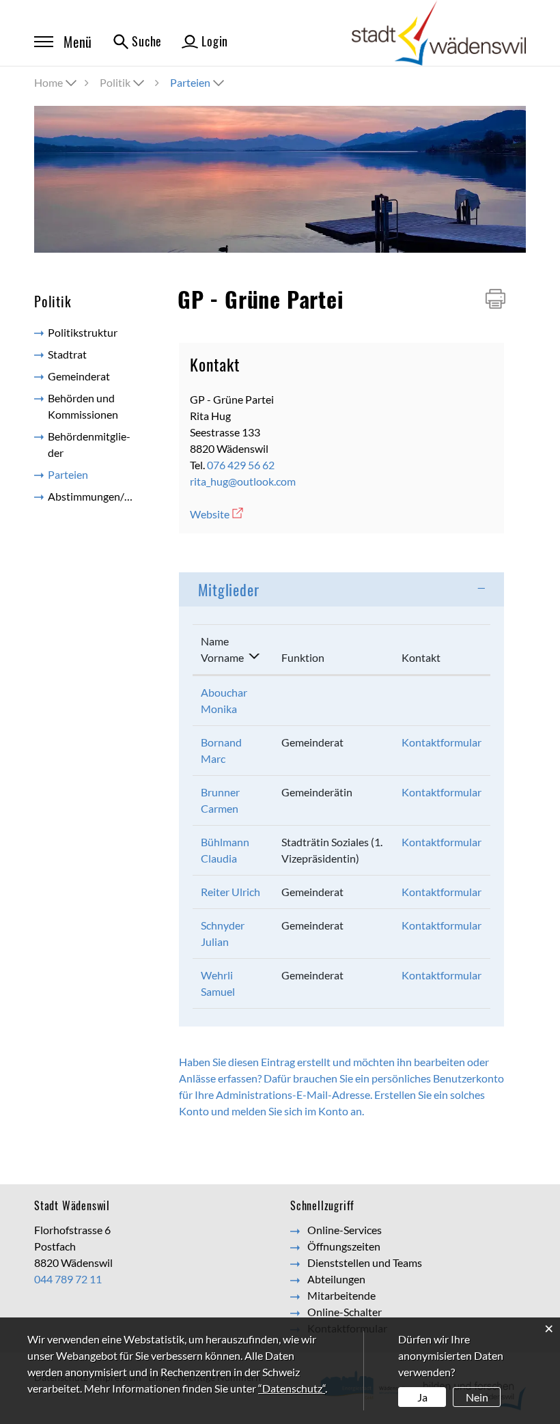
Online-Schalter (344, 1311)
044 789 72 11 (68, 1278)
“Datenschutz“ (291, 1388)
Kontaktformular (441, 742)
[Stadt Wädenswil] (439, 31)
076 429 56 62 (241, 464)
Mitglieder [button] (229, 589)
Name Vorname (222, 649)
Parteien (97, 474)
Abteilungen (336, 1278)
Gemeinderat (79, 375)
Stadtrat (67, 354)
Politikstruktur (82, 332)
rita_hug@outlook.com (243, 481)
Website (217, 513)
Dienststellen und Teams (364, 1262)
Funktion (302, 657)
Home (48, 82)
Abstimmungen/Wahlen (97, 496)
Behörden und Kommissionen (83, 406)
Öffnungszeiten (343, 1246)
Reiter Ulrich (230, 891)
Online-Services (344, 1229)
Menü (78, 42)
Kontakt (421, 657)
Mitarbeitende (341, 1295)
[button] (123, 82)
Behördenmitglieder (89, 444)
